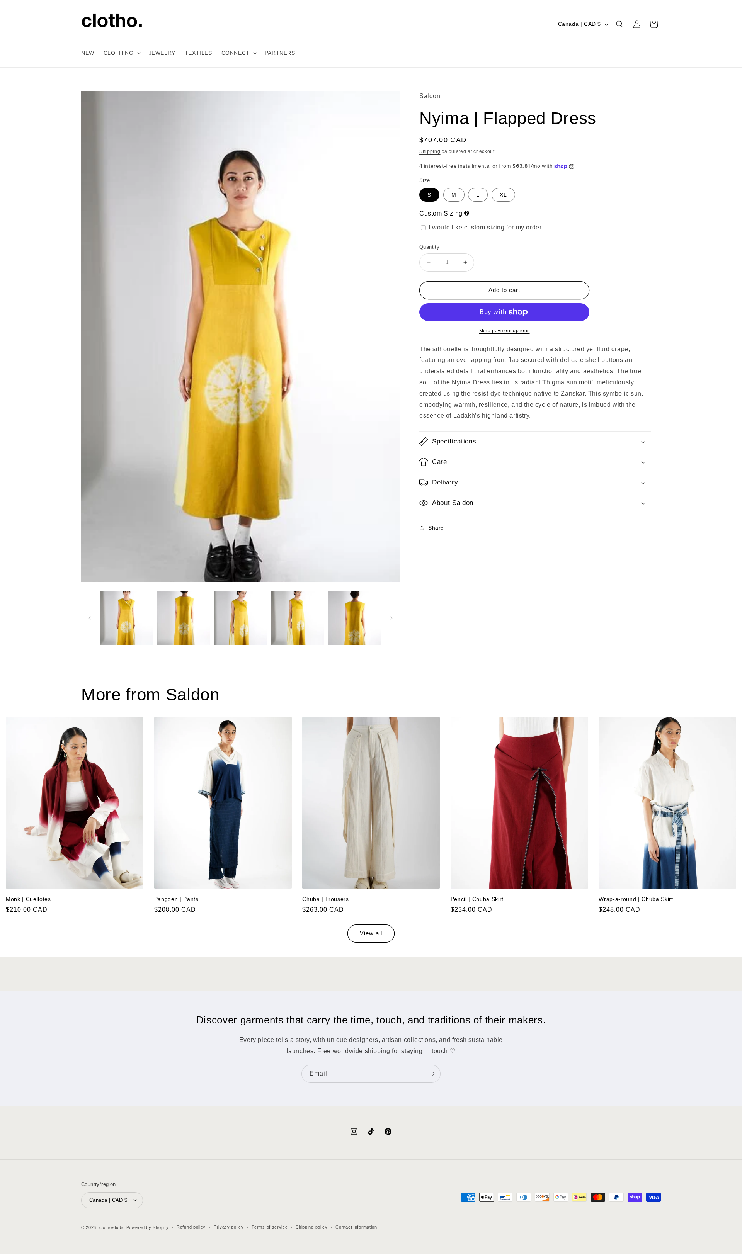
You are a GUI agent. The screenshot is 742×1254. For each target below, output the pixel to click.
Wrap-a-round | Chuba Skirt (636, 898)
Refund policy (191, 1227)
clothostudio (112, 1227)
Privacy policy (229, 1227)
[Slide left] (89, 618)
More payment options (504, 330)
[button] (121, 53)
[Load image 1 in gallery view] (126, 617)
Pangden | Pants (176, 898)
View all (371, 933)
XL (503, 195)
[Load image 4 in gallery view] (297, 617)
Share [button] (436, 528)
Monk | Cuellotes (28, 898)
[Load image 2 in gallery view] (183, 617)
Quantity (429, 247)
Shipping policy (312, 1227)
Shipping (430, 151)
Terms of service (270, 1227)
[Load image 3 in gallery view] (240, 617)
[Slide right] (391, 618)
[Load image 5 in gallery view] (354, 617)
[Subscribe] (431, 1074)
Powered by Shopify (147, 1227)
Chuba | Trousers (325, 898)
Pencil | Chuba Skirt (477, 898)
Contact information (356, 1227)
